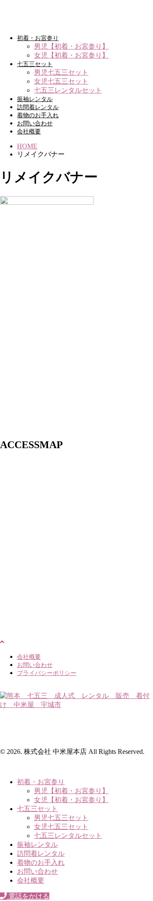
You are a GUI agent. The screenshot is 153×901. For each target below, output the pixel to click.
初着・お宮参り (38, 38)
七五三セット (35, 64)
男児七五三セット (61, 72)
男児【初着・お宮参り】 (71, 46)
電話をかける (28, 896)
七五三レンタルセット (68, 90)
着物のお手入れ (38, 115)
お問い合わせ (35, 123)
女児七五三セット (61, 81)
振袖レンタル (35, 99)
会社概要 (29, 131)
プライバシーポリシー (46, 673)
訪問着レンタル (38, 107)
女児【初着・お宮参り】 (71, 55)
